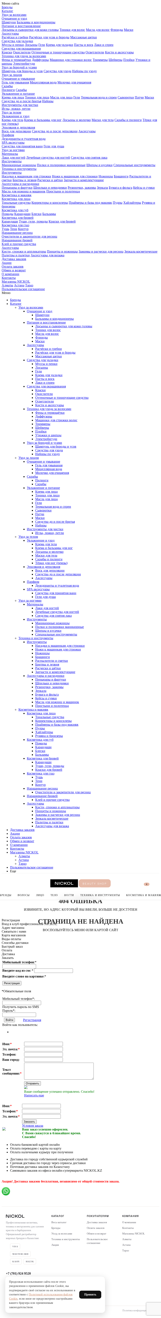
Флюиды (116, 30)
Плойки (129, 60)
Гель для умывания (15, 82)
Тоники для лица (37, 97)
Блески (36, 214)
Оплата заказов (12, 266)
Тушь (5, 229)
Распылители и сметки (51, 660)
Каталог (7, 11)
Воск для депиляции (16, 131)
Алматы (7, 285)
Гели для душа (54, 146)
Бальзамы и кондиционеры (36, 22)
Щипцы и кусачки (99, 165)
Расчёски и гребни (15, 37)
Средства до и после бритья (21, 101)
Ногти (69, 895)
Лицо (40, 895)
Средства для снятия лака (89, 157)
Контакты (9, 278)
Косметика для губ (15, 210)
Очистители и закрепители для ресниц (29, 236)
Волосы (24, 895)
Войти (9, 1020)
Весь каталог (58, 1222)
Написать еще (34, 1095)
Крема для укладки (59, 45)
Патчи (139, 97)
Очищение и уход (14, 18)
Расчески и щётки (50, 180)
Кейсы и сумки (144, 187)
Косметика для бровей (18, 217)
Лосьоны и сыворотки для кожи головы (30, 30)
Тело (54, 895)
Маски (128, 30)
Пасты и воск (83, 45)
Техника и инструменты (19, 169)
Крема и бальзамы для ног (43, 120)
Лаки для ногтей (13, 157)
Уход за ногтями (13, 150)
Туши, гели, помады (33, 221)
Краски (7, 52)
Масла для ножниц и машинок (23, 191)
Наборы (47, 101)
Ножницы (106, 176)
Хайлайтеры (132, 202)
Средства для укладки (17, 41)
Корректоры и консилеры (49, 202)
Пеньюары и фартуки (17, 187)
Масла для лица (61, 97)
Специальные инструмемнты (134, 165)
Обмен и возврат (14, 270)
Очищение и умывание (18, 78)
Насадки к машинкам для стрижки (26, 176)
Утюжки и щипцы (48, 435)
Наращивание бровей (17, 240)
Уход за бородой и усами (19, 67)
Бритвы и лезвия (24, 180)
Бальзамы (49, 214)
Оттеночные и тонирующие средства (58, 52)
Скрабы (7, 86)
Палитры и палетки (16, 255)
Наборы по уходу (84, 71)
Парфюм (8, 135)
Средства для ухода (57, 71)
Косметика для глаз (15, 225)
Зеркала (102, 187)
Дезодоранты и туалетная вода (23, 139)
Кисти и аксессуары (119, 52)
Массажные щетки (83, 37)
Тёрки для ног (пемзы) (51, 563)
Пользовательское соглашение (23, 289)
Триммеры (100, 60)
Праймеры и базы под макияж (90, 202)
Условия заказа (32, 1125)
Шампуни (9, 22)
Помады (7, 214)
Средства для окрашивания (21, 48)
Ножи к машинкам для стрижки (75, 176)
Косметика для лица (16, 199)
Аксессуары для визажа (47, 255)
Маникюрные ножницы (19, 165)
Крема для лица (13, 97)
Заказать (29, 1121)
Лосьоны (31, 45)
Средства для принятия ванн (22, 146)
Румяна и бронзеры (49, 736)
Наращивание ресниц (17, 232)
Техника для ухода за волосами (24, 56)
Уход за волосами (14, 14)
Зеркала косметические (140, 251)
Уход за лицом (12, 75)
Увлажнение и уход (15, 116)
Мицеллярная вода (43, 82)
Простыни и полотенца (63, 191)
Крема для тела (12, 120)
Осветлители (95, 52)
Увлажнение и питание (18, 93)
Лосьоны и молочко (76, 120)
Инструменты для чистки (20, 105)
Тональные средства (16, 202)
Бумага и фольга (120, 187)
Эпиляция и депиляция (18, 127)
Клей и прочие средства (19, 244)
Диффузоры (40, 60)
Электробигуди (24, 63)
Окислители (22, 52)
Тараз (29, 285)
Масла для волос (98, 30)
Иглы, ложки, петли (16, 108)
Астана (19, 285)
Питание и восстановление (21, 26)
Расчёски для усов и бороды (49, 37)
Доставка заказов (14, 259)
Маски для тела (103, 120)
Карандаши (22, 214)
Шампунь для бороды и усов (22, 71)
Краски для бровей (62, 221)
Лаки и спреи (103, 45)
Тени (13, 229)
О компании (10, 274)
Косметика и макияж (16, 195)
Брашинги (121, 176)
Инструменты (12, 161)
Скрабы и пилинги (128, 120)
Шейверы (115, 60)
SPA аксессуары (13, 142)
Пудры (117, 202)
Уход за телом (11, 112)
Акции (7, 263)
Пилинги (8, 90)
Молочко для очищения (74, 82)
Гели (41, 45)
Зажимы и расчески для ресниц (101, 251)
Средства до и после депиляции (55, 131)
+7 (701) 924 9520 (18, 1273)
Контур (23, 229)
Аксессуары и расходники (20, 184)
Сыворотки (126, 97)
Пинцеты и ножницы (62, 251)
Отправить (32, 1083)
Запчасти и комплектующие (84, 180)
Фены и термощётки (16, 60)
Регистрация (12, 983)
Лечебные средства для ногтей (48, 157)
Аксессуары (10, 33)
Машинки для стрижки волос (71, 60)
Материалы (10, 154)
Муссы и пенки (13, 45)
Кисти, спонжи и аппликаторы (24, 251)
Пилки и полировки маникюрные (61, 165)
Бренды (7, 7)
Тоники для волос (72, 30)
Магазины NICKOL (16, 281)
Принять (90, 1294)
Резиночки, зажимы (82, 187)
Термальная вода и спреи (99, 97)
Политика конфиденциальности (138, 1310)
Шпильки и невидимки (50, 187)
